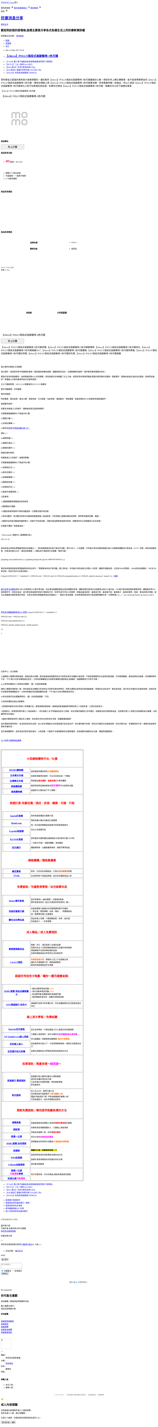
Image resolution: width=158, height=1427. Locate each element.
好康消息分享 (12, 18)
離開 (13, 1422)
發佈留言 (5, 1274)
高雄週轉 (4, 1327)
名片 (7, 46)
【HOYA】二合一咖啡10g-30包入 (19, 64)
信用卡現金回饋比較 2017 (19, 428)
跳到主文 (4, 24)
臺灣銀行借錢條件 (13, 1200)
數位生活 (19, 1251)
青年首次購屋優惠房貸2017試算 (14, 612)
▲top (3, 1255)
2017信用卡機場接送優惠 (11, 740)
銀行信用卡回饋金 (8, 589)
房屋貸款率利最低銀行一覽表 (18, 1203)
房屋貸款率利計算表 (14, 1206)
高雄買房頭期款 (7, 1321)
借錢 (116, 576)
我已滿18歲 (5, 1422)
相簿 (7, 41)
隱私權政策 (92, 1395)
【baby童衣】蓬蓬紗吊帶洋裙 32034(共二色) (23, 70)
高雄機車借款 (6, 1332)
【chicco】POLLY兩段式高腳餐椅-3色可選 (32, 55)
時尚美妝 (20, 36)
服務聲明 (101, 1395)
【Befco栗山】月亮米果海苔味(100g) (20, 67)
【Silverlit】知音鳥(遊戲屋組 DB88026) (21, 73)
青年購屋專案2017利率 (15, 1208)
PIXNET (61, 1395)
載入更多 (5, 1259)
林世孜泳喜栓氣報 (8, 1231)
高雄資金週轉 (6, 1330)
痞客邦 (25, 1244)
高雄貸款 (4, 1324)
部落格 (8, 43)
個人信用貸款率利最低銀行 (17, 1211)
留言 (30, 1244)
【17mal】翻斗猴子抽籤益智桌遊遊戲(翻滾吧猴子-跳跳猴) (29, 62)
